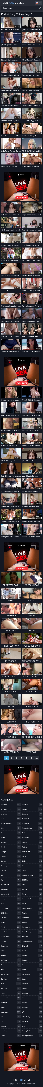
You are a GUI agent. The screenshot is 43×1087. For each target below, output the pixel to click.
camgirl (10, 852)
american (10, 814)
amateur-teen (10, 809)
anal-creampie (10, 823)
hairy (10, 969)
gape (10, 951)
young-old (32, 1031)
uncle (32, 979)
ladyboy (10, 1031)
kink (10, 1021)
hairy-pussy (10, 974)
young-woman (32, 1036)
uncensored (32, 974)
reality (32, 913)
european (10, 908)
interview (10, 1002)
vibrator (32, 993)
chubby (10, 870)
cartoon (10, 856)
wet (32, 1012)
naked (32, 842)
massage (32, 823)
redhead (32, 918)
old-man (32, 880)
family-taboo (10, 936)
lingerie (32, 814)
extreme (10, 918)
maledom (32, 819)
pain (32, 885)
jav (10, 1017)
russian (32, 922)
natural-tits (32, 852)
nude (32, 856)
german (10, 955)
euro (10, 903)
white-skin (32, 1021)
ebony (10, 899)
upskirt (32, 988)
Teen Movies (12, 2)
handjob (10, 979)
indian (10, 993)
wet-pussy (32, 1017)
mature (32, 833)
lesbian (32, 804)
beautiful (10, 842)
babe (10, 828)
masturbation (32, 828)
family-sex (10, 932)
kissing (10, 1026)
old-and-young (32, 875)
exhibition (10, 913)
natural (32, 847)
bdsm (10, 837)
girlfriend (10, 960)
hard (10, 984)
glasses (10, 965)
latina (10, 1036)
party (32, 894)
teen (32, 969)
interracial (10, 998)
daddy (10, 880)
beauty (10, 847)
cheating (10, 866)
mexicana (32, 837)
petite (32, 903)
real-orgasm (32, 908)
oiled (32, 870)
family (10, 927)
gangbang (10, 946)
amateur (10, 804)
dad (10, 875)
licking (32, 809)
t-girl (32, 951)
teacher (32, 965)
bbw (10, 833)
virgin (32, 998)
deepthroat (10, 885)
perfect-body (32, 899)
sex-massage (32, 932)
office (32, 861)
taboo (32, 955)
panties (32, 889)
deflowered (10, 894)
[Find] (39, 8)
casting (10, 861)
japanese (10, 1012)
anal (10, 819)
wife (32, 1026)
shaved (32, 936)
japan (10, 1007)
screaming (32, 927)
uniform (32, 984)
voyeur (32, 1002)
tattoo (32, 960)
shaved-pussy (32, 941)
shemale (32, 946)
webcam (32, 1007)
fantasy (10, 941)
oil (32, 866)
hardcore (10, 988)
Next (36, 758)
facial (10, 922)
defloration (10, 889)
